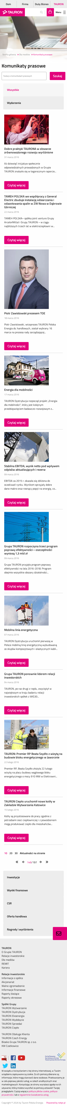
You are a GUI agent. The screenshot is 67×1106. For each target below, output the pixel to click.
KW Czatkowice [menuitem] (10, 1046)
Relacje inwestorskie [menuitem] (13, 956)
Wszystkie (13, 90)
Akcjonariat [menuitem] (8, 982)
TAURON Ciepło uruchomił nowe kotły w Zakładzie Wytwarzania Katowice (29, 803)
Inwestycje (13, 877)
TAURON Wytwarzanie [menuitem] (14, 1008)
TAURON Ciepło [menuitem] (10, 1028)
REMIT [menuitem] (5, 964)
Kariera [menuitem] (6, 968)
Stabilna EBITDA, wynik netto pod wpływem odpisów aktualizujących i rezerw (31, 468)
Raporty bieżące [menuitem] (10, 994)
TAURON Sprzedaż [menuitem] (12, 1024)
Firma (25, 4)
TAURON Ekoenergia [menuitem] (13, 1016)
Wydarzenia (14, 103)
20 (10, 853)
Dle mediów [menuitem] (8, 960)
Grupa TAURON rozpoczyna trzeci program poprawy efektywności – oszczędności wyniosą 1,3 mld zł (31, 550)
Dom (8, 4)
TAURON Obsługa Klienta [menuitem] (16, 1034)
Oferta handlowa (17, 916)
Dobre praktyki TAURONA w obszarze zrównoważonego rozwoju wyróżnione (28, 151)
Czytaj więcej (16, 185)
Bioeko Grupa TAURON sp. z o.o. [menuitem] (19, 1042)
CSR (9, 903)
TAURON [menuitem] (6, 948)
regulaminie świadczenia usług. (34, 1094)
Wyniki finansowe (17, 890)
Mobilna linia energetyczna (21, 630)
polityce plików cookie (39, 1091)
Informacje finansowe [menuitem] (13, 990)
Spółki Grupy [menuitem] (9, 1004)
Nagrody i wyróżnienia (20, 929)
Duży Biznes (42, 4)
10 (6, 853)
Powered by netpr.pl (55, 1102)
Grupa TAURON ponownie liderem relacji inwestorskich (29, 676)
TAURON (59, 4)
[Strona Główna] (12, 12)
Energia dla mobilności (18, 390)
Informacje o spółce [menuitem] (12, 978)
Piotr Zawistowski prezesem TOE (24, 313)
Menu (58, 12)
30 (16, 853)
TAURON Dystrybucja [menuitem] (13, 1012)
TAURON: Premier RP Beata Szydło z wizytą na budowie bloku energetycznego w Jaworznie (33, 756)
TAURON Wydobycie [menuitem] (13, 1020)
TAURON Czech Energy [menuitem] (14, 1038)
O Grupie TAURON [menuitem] (12, 952)
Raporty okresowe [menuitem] (12, 998)
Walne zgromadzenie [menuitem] (13, 986)
